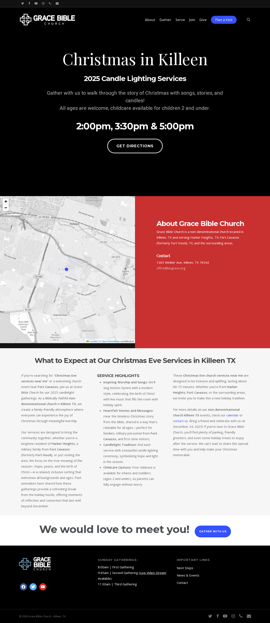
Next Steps (185, 568)
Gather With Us (213, 531)
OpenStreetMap (111, 341)
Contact (182, 582)
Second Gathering (125, 573)
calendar (232, 415)
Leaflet (93, 341)
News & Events (188, 575)
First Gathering (123, 567)
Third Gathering (125, 584)
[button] (135, 146)
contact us (180, 421)
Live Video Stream (153, 573)
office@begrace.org (171, 268)
